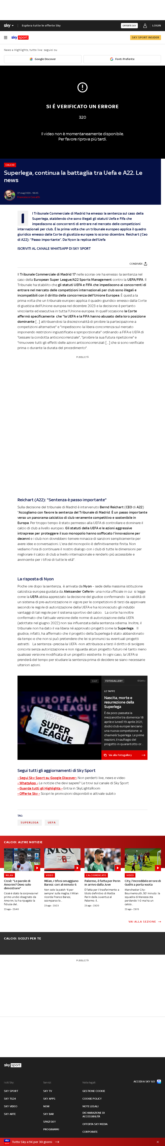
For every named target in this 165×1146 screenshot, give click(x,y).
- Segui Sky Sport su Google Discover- (47, 778)
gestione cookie (93, 1091)
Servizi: (47, 1082)
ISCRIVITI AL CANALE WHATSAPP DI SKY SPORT (54, 248)
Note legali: (89, 1082)
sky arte (10, 1114)
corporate (90, 1131)
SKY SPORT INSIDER (145, 37)
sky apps (49, 1098)
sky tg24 (10, 1098)
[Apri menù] (5, 38)
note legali (90, 1106)
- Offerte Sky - (29, 794)
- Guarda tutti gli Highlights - (40, 788)
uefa (52, 822)
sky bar (48, 1114)
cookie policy (92, 1098)
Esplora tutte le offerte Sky (41, 25)
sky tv (47, 1091)
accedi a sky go (144, 1081)
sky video (10, 1106)
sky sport (11, 1091)
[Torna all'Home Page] (20, 38)
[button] (76, 1142)
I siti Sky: (9, 1082)
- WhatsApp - (28, 783)
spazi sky (49, 1121)
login (156, 25)
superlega (30, 822)
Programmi (51, 1129)
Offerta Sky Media (94, 1124)
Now (46, 1106)
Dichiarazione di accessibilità (93, 1114)
